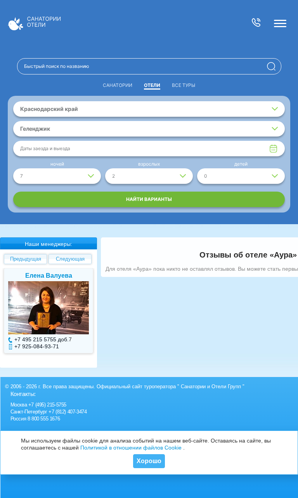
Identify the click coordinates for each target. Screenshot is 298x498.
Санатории (117, 85)
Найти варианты (149, 199)
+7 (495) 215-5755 (47, 405)
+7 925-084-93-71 (36, 346)
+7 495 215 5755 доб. (41, 339)
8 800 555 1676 (44, 419)
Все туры (183, 85)
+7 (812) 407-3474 (68, 412)
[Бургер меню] (280, 23)
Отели (152, 85)
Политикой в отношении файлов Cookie (131, 447)
